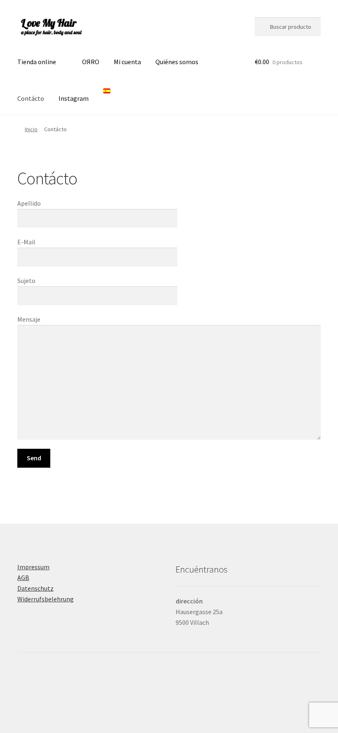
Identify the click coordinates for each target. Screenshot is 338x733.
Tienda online (36, 62)
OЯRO (90, 62)
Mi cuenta (127, 62)
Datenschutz (35, 588)
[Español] (108, 96)
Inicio (31, 129)
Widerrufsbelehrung (45, 599)
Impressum (33, 567)
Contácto (30, 98)
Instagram (74, 98)
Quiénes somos (176, 62)
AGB (23, 577)
